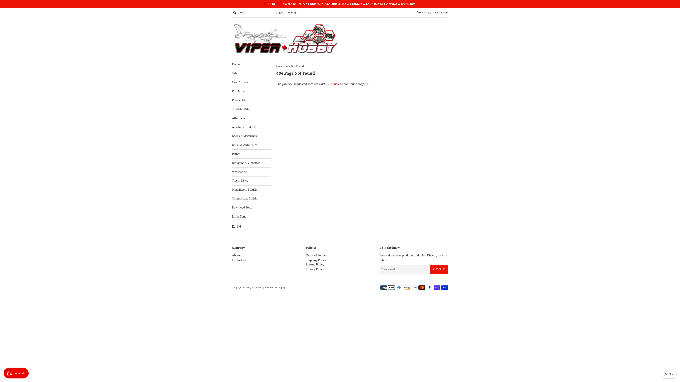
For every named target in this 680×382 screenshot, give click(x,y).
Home (236, 64)
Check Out (441, 12)
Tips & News (240, 180)
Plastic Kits (251, 100)
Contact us (239, 260)
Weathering (251, 171)
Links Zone (239, 216)
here (337, 84)
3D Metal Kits (240, 109)
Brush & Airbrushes (251, 145)
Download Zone (242, 207)
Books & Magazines (244, 136)
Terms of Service (316, 255)
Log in (280, 12)
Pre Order (238, 91)
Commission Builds (244, 198)
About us (238, 255)
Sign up (292, 12)
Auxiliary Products (251, 127)
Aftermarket (251, 118)
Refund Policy (315, 264)
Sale (234, 73)
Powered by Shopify (275, 288)
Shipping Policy (316, 260)
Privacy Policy (315, 269)
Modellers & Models (244, 189)
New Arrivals (240, 82)
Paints (251, 153)
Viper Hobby (257, 288)
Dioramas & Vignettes (246, 162)
